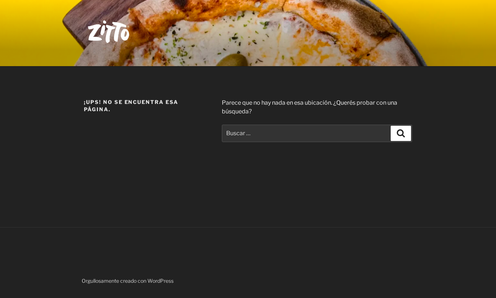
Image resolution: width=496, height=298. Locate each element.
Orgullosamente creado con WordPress (128, 281)
